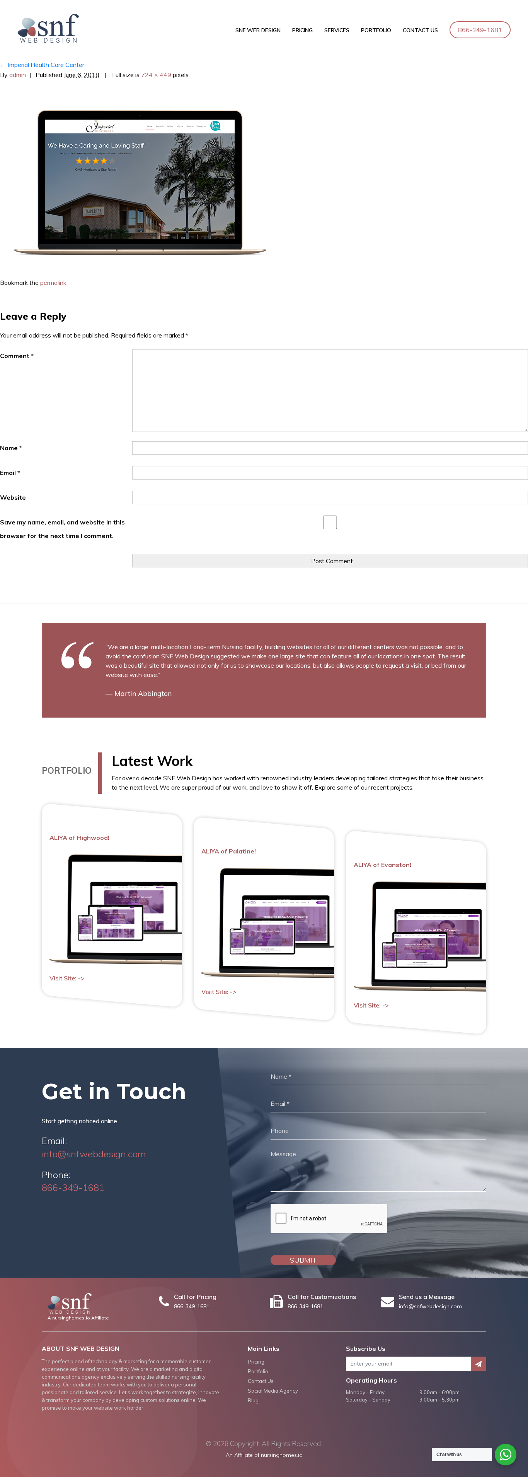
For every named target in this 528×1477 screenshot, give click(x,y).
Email (10, 472)
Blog (253, 1400)
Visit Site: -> (67, 978)
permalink (53, 282)
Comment (17, 356)
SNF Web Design (258, 30)
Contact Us (420, 30)
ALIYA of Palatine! (228, 851)
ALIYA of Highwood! (79, 837)
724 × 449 (156, 75)
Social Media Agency (273, 1391)
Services (336, 30)
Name (11, 448)
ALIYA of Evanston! (382, 865)
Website (13, 497)
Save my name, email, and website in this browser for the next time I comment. (62, 529)
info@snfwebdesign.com (94, 1154)
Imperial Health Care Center (42, 65)
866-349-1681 (480, 30)
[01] (140, 182)
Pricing (302, 30)
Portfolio (376, 30)
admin (17, 75)
